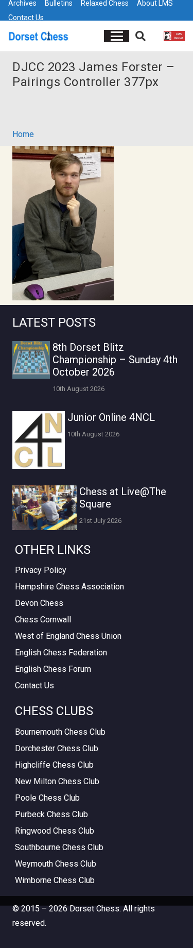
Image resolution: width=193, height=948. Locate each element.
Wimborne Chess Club (55, 880)
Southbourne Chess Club (59, 847)
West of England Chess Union (68, 636)
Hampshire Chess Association (69, 586)
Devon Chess (39, 603)
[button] (117, 36)
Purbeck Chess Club (51, 814)
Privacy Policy (40, 570)
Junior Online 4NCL (111, 417)
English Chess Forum (53, 669)
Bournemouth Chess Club (60, 732)
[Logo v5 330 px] (38, 36)
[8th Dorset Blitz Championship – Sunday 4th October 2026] (31, 360)
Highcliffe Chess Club (54, 765)
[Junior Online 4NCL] (38, 440)
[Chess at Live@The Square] (44, 507)
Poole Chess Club (47, 798)
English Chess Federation (61, 652)
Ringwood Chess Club (54, 831)
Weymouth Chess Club (55, 864)
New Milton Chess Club (57, 781)
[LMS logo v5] (174, 36)
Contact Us (26, 17)
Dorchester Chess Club (56, 748)
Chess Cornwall (43, 619)
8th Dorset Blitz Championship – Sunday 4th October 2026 (115, 359)
